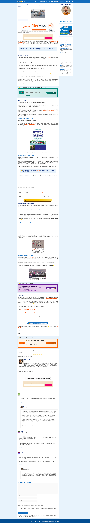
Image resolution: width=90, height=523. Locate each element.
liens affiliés (27, 32)
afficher (25, 19)
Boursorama (46, 192)
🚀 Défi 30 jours (61, 1)
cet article (29, 257)
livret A (49, 57)
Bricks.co (38, 170)
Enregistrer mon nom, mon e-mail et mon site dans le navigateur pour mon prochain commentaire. (37, 502)
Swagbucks (67, 52)
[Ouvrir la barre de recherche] (72, 1)
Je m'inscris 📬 (48, 37)
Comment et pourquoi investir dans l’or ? (28, 309)
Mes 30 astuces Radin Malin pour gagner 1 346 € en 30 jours (38, 200)
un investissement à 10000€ (48, 110)
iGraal (29, 340)
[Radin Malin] (21, 1)
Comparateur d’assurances (64, 61)
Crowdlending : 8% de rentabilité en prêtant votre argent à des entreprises (35, 312)
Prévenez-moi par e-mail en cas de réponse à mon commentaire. (30, 505)
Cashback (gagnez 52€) (42, 1)
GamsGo (27, 289)
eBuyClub (27, 91)
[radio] (34, 355)
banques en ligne (32, 192)
